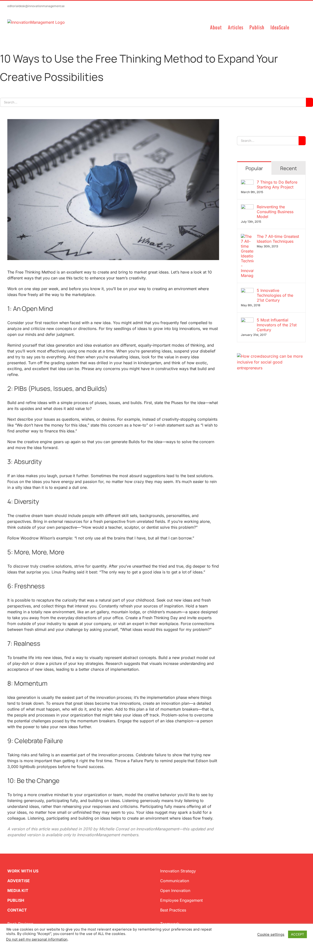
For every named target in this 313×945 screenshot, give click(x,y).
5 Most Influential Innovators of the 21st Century (277, 325)
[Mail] (262, 384)
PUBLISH (15, 900)
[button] (297, 27)
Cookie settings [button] (270, 934)
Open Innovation (175, 890)
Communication (174, 880)
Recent (288, 168)
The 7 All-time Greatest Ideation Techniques (278, 239)
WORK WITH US (22, 870)
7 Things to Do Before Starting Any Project (277, 184)
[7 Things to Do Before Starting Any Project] (247, 182)
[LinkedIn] (255, 384)
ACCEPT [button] (297, 934)
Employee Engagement (181, 900)
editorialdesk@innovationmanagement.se (36, 6)
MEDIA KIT (17, 890)
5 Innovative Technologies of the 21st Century (275, 295)
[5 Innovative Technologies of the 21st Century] (247, 290)
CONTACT (17, 910)
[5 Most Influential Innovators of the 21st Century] (247, 320)
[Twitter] (239, 384)
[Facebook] (247, 384)
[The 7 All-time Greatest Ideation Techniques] (247, 236)
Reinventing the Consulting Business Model (275, 211)
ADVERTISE (18, 880)
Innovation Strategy (178, 870)
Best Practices (173, 910)
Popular (254, 168)
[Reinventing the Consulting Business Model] (247, 207)
